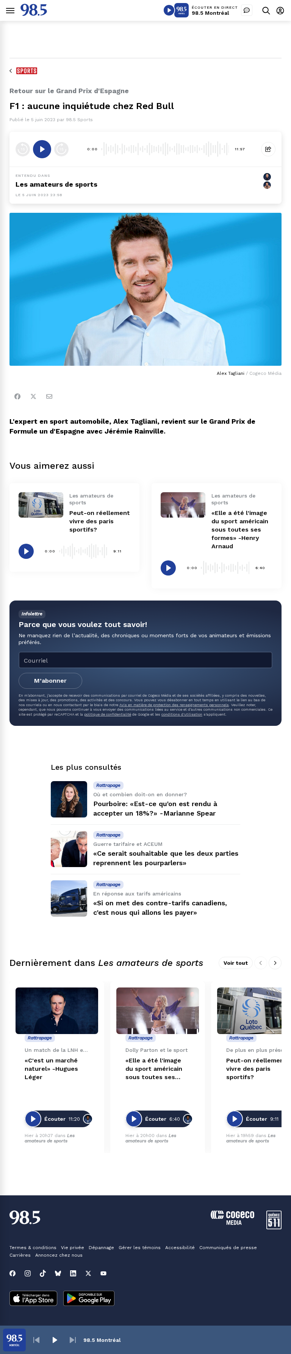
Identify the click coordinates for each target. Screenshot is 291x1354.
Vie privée (72, 1247)
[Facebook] (17, 396)
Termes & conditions (32, 1247)
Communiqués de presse (228, 1247)
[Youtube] (103, 1273)
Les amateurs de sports (56, 184)
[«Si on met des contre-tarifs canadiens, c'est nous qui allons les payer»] (69, 898)
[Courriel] (49, 396)
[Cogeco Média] (232, 1222)
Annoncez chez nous (59, 1255)
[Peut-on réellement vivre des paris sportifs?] (41, 504)
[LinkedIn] (73, 1273)
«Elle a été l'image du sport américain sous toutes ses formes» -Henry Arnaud (239, 529)
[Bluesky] (58, 1273)
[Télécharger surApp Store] (33, 1299)
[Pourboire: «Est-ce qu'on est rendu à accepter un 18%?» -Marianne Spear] (69, 799)
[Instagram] (28, 1273)
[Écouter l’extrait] (42, 149)
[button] (36, 1340)
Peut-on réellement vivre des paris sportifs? (99, 521)
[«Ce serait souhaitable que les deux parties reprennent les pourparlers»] (69, 849)
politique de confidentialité (107, 714)
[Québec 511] (274, 1227)
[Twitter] (33, 396)
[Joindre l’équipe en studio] (246, 10)
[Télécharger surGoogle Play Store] (88, 1299)
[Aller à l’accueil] (33, 13)
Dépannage (101, 1247)
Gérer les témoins (140, 1247)
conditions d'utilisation (181, 714)
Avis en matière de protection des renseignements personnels (174, 705)
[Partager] (268, 149)
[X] (88, 1273)
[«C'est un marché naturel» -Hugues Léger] (57, 1010)
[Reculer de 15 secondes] (23, 149)
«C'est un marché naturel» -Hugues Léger (51, 1069)
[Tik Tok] (43, 1273)
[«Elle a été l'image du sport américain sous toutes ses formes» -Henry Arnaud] (183, 504)
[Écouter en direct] (169, 10)
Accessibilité (180, 1247)
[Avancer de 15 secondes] (61, 149)
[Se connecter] (280, 10)
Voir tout (236, 963)
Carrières (20, 1255)
